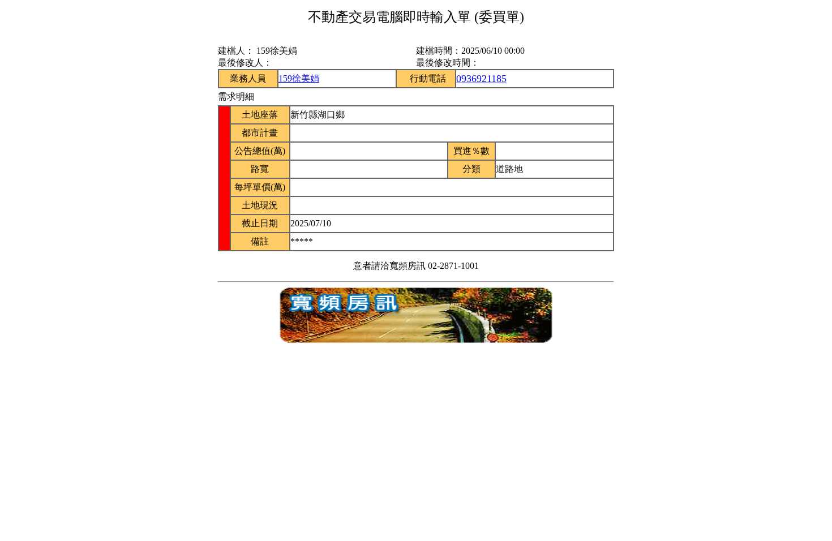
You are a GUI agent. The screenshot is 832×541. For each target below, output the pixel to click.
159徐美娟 (298, 78)
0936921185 (481, 78)
